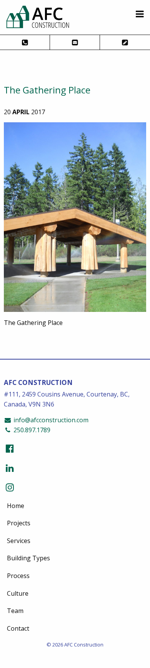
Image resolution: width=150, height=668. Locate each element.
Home (15, 505)
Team (15, 610)
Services (18, 540)
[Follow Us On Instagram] (10, 487)
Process (18, 575)
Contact (18, 628)
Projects (18, 523)
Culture (17, 593)
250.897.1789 (31, 430)
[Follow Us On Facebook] (10, 448)
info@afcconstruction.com (50, 420)
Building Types (28, 558)
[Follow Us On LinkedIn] (10, 467)
